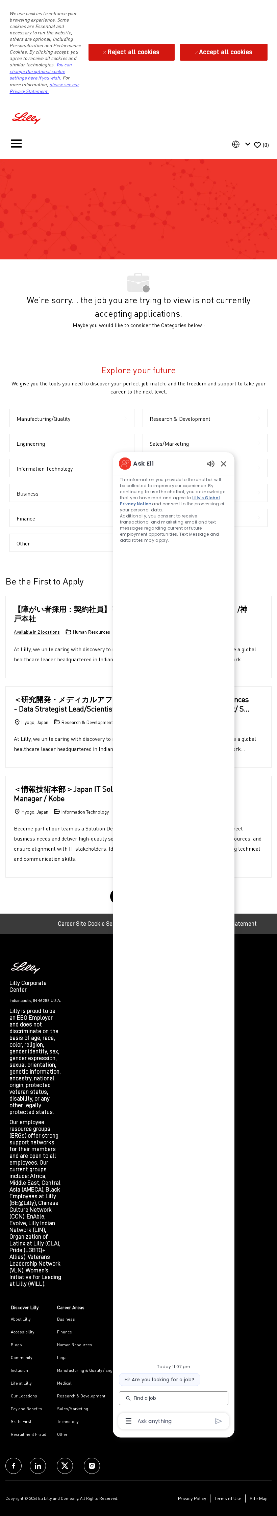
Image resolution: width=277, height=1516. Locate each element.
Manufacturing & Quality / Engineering (92, 1370)
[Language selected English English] (242, 144)
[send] (219, 1421)
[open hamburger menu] (16, 145)
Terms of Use (228, 1498)
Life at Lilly (21, 1383)
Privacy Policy (192, 1498)
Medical (64, 1383)
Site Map (259, 1498)
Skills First (21, 1421)
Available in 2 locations (37, 632)
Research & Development (81, 1395)
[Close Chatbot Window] (223, 463)
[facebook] (13, 1466)
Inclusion (19, 1370)
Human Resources (74, 1344)
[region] (173, 941)
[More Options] (128, 1421)
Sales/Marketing (72, 1408)
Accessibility (22, 1331)
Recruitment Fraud (28, 1434)
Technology (67, 1421)
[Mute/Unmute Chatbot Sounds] (211, 463)
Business (66, 1319)
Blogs (16, 1344)
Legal (62, 1357)
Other (62, 1434)
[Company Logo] (27, 117)
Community (21, 1357)
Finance (64, 1331)
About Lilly (20, 1319)
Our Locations (24, 1395)
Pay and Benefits (26, 1408)
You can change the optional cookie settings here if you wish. (40, 71)
